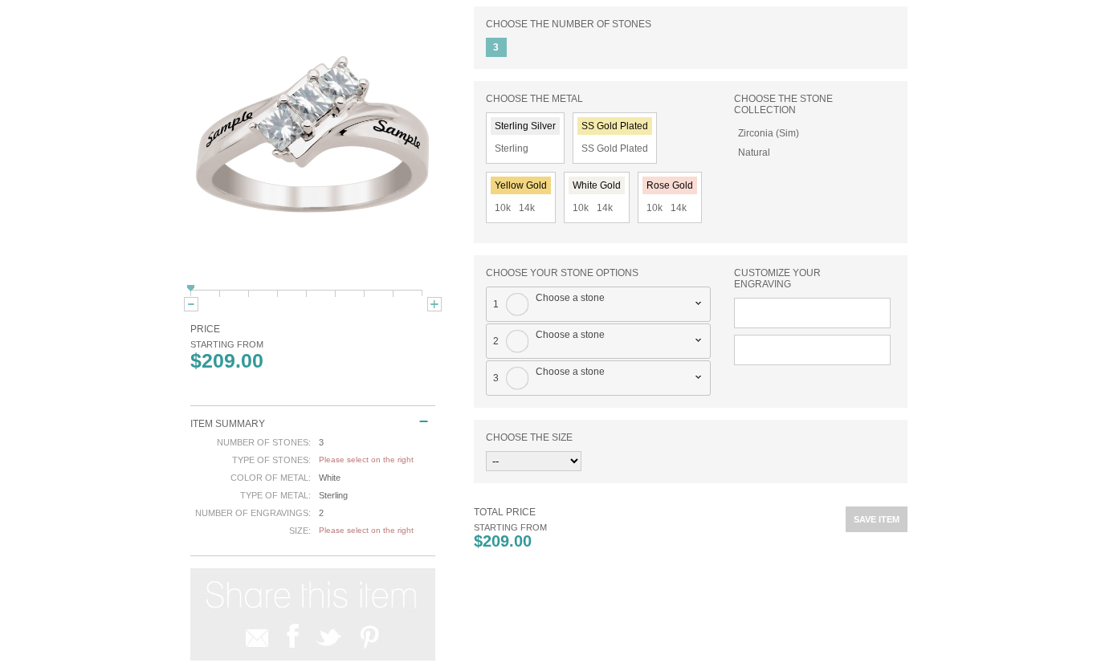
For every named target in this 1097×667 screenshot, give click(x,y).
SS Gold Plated (614, 126)
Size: (300, 530)
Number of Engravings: (253, 513)
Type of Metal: (275, 495)
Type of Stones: (271, 460)
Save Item (876, 519)
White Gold (597, 185)
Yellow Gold (521, 185)
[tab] (599, 304)
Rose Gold (669, 185)
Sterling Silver (525, 126)
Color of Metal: (270, 477)
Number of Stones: (264, 442)
